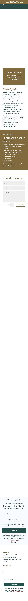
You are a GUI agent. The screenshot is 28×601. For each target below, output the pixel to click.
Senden (20, 205)
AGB (5, 573)
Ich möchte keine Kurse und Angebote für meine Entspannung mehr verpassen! (14, 525)
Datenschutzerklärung (13, 540)
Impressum (7, 568)
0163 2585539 (14, 1)
